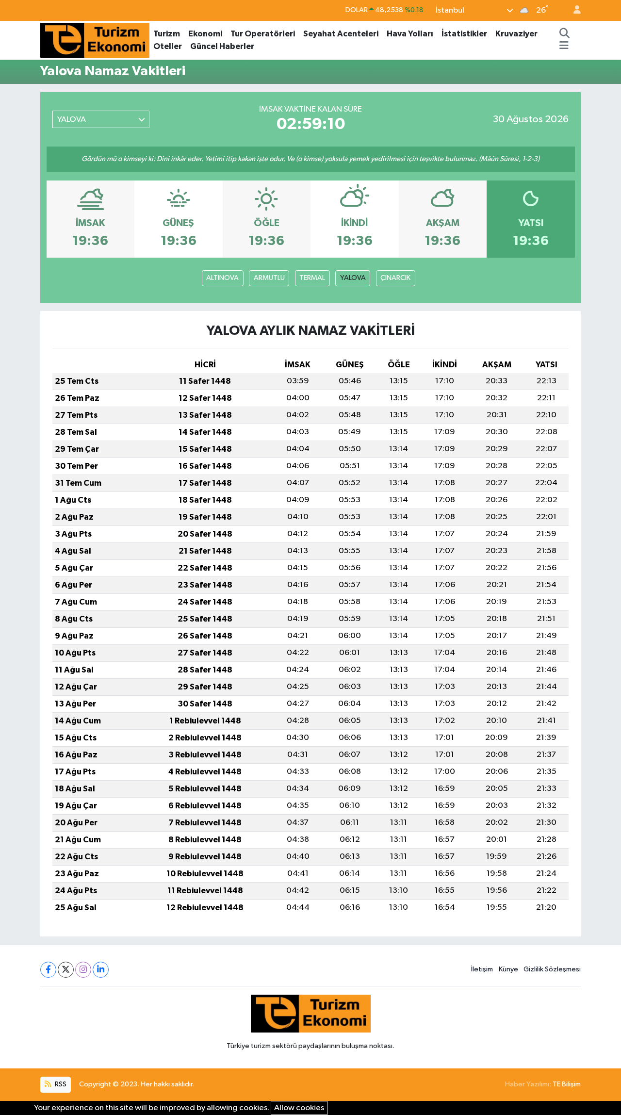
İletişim (482, 969)
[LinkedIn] (101, 970)
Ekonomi (205, 34)
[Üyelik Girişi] (573, 10)
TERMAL (312, 277)
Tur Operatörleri (262, 34)
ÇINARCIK (395, 277)
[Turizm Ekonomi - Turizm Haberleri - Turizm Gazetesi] (94, 40)
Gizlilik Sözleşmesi (552, 969)
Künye (508, 969)
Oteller (167, 46)
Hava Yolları (410, 34)
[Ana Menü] (564, 46)
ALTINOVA (222, 277)
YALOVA (353, 277)
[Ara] (564, 34)
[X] (66, 970)
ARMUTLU (269, 277)
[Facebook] (48, 970)
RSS (59, 1084)
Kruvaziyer (516, 34)
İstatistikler (464, 34)
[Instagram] (83, 970)
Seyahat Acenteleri (340, 34)
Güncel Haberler (222, 46)
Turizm (166, 34)
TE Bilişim (567, 1084)
